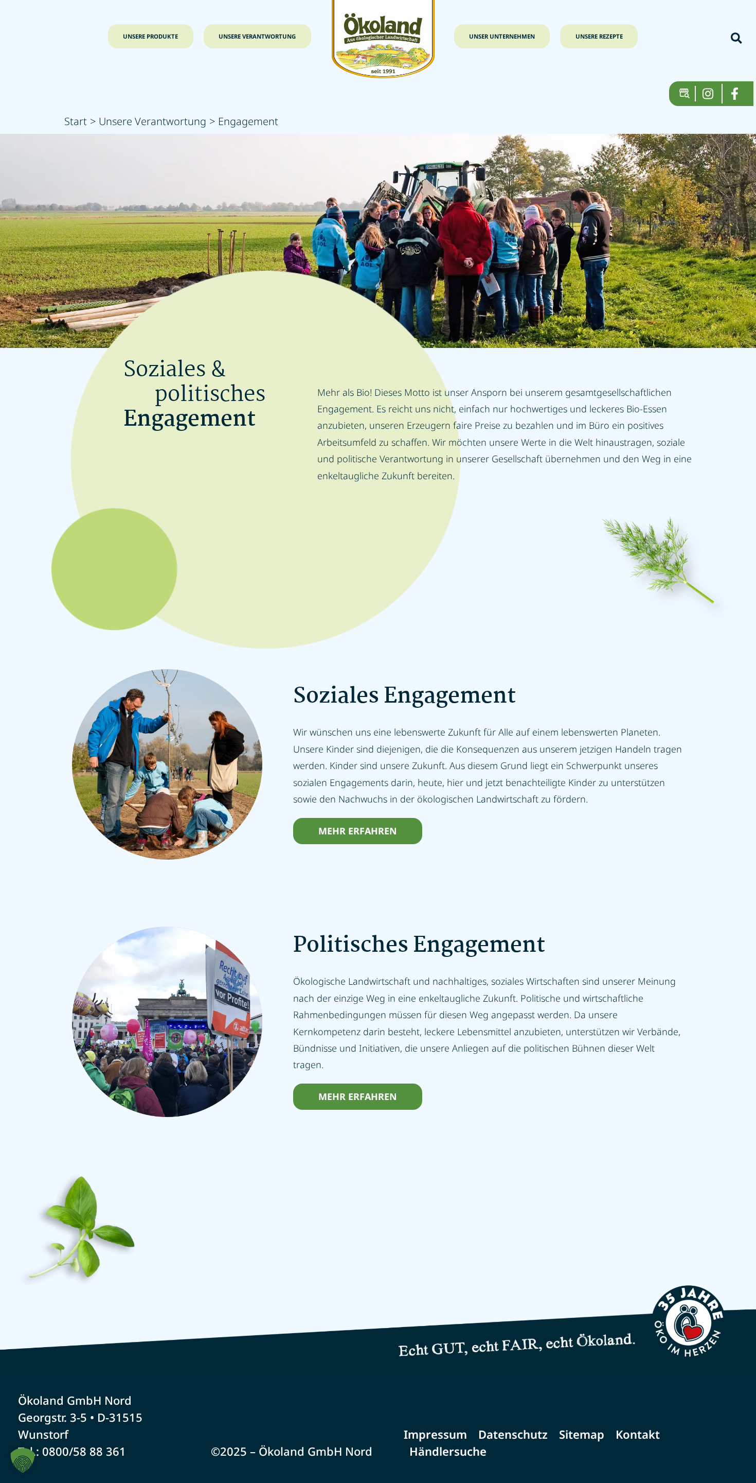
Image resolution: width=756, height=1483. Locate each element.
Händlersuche (448, 1451)
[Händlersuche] (687, 93)
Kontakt (638, 1434)
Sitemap (581, 1434)
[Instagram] (712, 93)
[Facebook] (738, 93)
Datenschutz (513, 1434)
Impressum (435, 1434)
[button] (737, 39)
